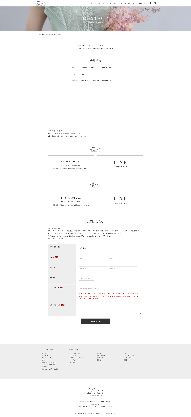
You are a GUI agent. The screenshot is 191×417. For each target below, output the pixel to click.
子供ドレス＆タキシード (77, 358)
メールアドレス (54, 288)
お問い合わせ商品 (55, 247)
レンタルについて (112, 3)
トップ (93, 3)
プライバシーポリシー (48, 364)
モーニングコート (129, 355)
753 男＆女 (100, 358)
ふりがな (52, 267)
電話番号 (52, 277)
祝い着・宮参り (128, 358)
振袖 (125, 353)
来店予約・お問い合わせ (140, 3)
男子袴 (126, 360)
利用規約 (44, 367)
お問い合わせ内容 (55, 305)
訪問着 (99, 353)
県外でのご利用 (125, 3)
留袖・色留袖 (101, 355)
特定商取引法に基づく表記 (50, 369)
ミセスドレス (74, 355)
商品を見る (101, 3)
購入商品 (72, 362)
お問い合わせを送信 (95, 321)
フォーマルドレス (75, 353)
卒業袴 (99, 360)
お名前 (52, 257)
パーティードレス (75, 360)
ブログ (44, 360)
